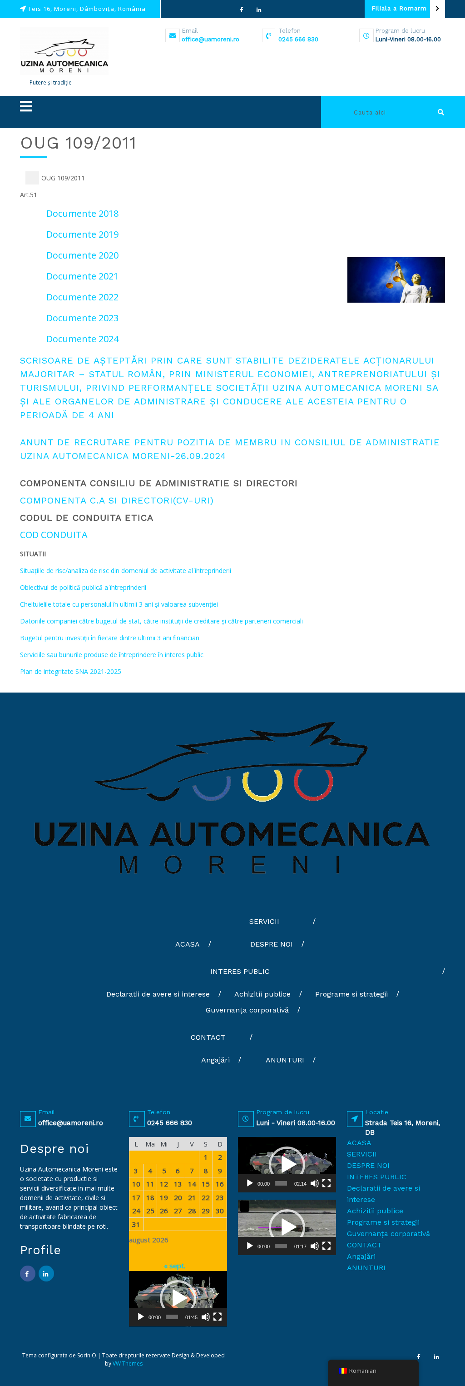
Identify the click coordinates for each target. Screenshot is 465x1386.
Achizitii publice (262, 994)
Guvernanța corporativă (247, 1010)
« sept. (174, 1265)
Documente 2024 (82, 339)
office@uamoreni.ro (210, 39)
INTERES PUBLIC (240, 971)
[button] (178, 106)
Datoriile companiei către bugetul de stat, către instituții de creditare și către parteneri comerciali (161, 621)
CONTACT (208, 1037)
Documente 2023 (82, 318)
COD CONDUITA (54, 534)
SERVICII (264, 921)
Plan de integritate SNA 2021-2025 (70, 671)
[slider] (172, 1317)
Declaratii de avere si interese (158, 994)
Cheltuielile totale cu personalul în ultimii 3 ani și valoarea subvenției (119, 604)
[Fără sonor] (205, 1316)
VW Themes (127, 1363)
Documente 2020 (82, 255)
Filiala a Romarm (399, 8)
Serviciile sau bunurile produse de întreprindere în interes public (111, 654)
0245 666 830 (298, 39)
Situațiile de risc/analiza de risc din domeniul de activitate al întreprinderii (125, 570)
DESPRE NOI (271, 944)
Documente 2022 (82, 297)
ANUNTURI (285, 1060)
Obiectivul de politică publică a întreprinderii (83, 587)
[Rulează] (140, 1316)
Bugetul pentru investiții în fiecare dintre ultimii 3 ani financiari (109, 637)
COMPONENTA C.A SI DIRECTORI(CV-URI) (117, 500)
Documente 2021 (82, 276)
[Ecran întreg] (217, 1316)
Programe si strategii (351, 994)
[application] (178, 1298)
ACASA (187, 944)
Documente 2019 (82, 234)
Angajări (215, 1060)
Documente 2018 (82, 213)
